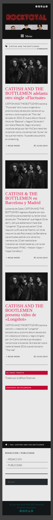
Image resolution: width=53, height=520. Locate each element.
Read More (14, 146)
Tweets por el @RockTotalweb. (20, 378)
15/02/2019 (42, 146)
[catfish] (26, 69)
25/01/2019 (42, 258)
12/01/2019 (42, 356)
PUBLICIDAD (15, 465)
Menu (28, 36)
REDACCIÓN (15, 459)
